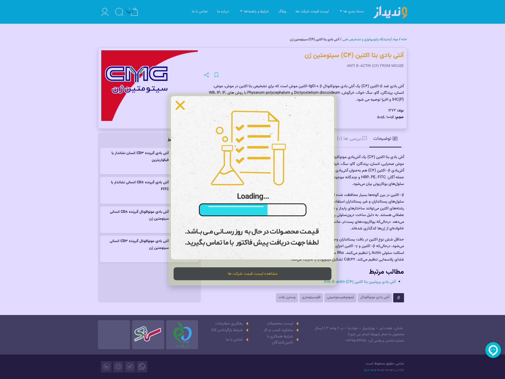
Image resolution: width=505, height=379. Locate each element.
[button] (180, 105)
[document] (252, 189)
